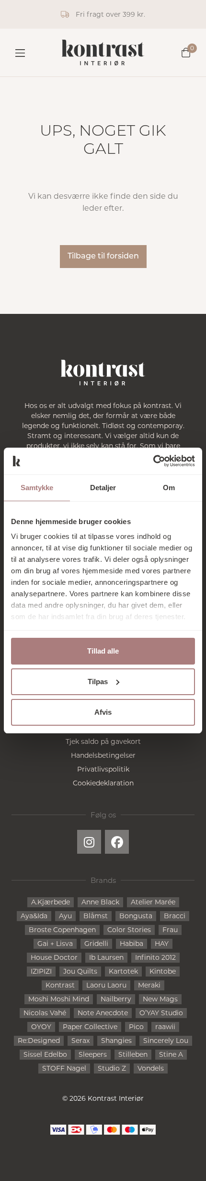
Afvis (103, 712)
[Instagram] (89, 842)
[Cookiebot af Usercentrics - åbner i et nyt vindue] (153, 461)
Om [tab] (169, 487)
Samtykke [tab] (37, 487)
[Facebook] (117, 842)
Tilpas (98, 681)
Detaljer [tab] (103, 487)
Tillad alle (103, 651)
